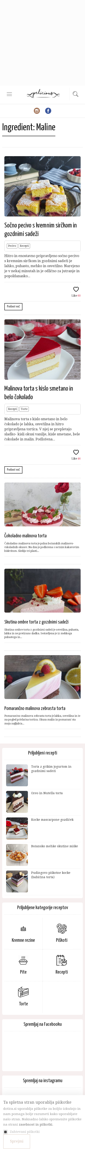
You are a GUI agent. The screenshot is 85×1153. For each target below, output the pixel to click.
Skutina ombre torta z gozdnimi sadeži (36, 622)
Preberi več (13, 306)
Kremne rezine (23, 940)
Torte (24, 409)
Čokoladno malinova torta (25, 535)
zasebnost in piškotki (35, 1124)
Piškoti (61, 940)
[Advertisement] (42, 43)
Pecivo (12, 245)
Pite (23, 972)
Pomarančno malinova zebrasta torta (34, 708)
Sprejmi (16, 1141)
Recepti (24, 245)
